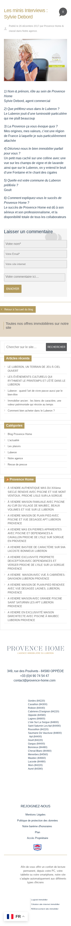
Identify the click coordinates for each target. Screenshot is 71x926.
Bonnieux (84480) (37, 747)
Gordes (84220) (36, 700)
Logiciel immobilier (39, 900)
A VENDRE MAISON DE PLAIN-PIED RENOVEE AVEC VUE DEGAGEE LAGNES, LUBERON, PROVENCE (36, 588)
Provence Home (52, 26)
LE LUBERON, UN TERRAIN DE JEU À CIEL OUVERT (34, 368)
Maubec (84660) (37, 758)
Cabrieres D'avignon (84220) (43, 711)
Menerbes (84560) (38, 754)
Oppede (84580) (37, 715)
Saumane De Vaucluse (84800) (45, 733)
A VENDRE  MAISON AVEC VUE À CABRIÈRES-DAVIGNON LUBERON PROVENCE (36, 576)
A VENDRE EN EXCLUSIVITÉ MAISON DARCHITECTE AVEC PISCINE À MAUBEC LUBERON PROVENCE (33, 616)
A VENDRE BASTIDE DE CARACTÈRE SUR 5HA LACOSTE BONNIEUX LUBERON (36, 549)
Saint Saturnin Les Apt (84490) (44, 725)
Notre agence (29, 31)
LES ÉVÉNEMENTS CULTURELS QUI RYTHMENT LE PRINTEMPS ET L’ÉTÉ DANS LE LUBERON (36, 380)
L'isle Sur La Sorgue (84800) (43, 722)
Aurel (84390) (35, 768)
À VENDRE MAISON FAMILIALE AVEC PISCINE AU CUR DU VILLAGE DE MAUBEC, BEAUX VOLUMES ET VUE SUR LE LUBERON (36, 505)
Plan (37, 832)
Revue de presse (17, 464)
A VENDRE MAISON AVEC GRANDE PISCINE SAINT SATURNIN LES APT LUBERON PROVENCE (35, 602)
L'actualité (13, 440)
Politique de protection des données (37, 820)
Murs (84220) (35, 765)
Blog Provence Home (20, 434)
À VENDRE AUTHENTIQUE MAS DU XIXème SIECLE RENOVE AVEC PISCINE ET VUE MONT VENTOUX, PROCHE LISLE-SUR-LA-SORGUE (37, 491)
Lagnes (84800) (36, 718)
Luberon (12, 452)
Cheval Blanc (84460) (39, 750)
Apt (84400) (35, 736)
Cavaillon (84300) (37, 704)
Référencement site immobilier (44, 909)
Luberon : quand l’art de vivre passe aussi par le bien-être (35, 392)
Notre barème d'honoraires (37, 826)
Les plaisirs (14, 446)
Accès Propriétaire (37, 838)
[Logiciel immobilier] (20, 902)
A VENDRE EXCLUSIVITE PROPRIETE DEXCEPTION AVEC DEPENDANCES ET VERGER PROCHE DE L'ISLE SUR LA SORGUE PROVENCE (36, 563)
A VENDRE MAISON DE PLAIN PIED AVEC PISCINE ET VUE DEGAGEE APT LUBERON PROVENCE (34, 519)
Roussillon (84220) (38, 729)
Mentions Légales (35, 814)
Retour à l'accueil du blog (18, 309)
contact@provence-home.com (34, 680)
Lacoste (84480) (37, 761)
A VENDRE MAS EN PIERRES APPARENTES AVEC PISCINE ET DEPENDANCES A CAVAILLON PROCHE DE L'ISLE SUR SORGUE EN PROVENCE (36, 535)
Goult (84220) (35, 740)
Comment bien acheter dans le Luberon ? (31, 410)
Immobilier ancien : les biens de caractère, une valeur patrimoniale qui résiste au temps (34, 402)
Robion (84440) (36, 708)
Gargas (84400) (36, 743)
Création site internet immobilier (45, 904)
